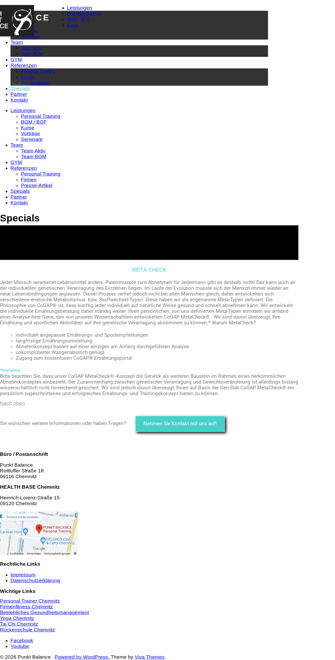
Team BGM (32, 54)
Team (16, 42)
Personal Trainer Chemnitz (30, 601)
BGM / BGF (78, 19)
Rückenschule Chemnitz (27, 629)
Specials (20, 88)
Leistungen (79, 7)
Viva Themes (150, 657)
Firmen (28, 77)
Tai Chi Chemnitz (19, 624)
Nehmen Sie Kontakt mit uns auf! (180, 424)
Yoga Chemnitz (17, 618)
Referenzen (23, 65)
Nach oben (12, 403)
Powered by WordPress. (83, 657)
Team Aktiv (31, 48)
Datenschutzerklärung (35, 580)
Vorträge (30, 133)
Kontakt (19, 100)
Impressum (23, 574)
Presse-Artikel (35, 82)
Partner (18, 94)
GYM (16, 59)
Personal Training (84, 13)
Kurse (73, 25)
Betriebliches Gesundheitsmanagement (44, 612)
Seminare (30, 36)
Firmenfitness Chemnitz (26, 606)
